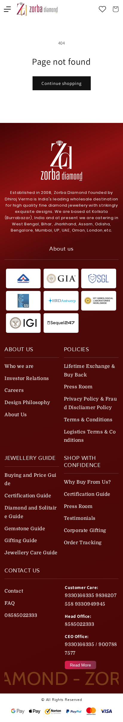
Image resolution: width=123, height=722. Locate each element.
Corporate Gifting (85, 530)
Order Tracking (83, 542)
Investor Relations (26, 378)
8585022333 (79, 624)
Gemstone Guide (24, 528)
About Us (15, 414)
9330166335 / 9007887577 (91, 649)
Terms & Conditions (88, 419)
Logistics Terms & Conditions (90, 436)
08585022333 (20, 615)
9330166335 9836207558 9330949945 (90, 600)
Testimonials (80, 518)
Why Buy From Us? (87, 482)
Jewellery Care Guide (31, 552)
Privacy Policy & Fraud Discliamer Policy (90, 403)
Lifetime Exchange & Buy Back (89, 371)
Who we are (19, 366)
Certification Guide (27, 495)
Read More (80, 665)
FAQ (9, 603)
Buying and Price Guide (30, 480)
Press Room (78, 387)
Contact (13, 591)
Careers (14, 390)
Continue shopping (61, 83)
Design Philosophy (27, 402)
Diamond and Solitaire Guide (30, 512)
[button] (7, 9)
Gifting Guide (20, 540)
